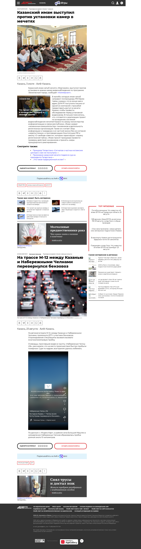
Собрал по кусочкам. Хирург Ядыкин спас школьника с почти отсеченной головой (111, 295)
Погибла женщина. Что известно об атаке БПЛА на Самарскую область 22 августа (106, 212)
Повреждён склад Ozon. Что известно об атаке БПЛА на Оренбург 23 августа (106, 247)
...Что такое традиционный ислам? (48, 160)
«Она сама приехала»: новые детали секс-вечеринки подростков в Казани (106, 230)
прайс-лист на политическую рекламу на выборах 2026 (52, 511)
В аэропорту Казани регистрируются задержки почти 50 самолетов (106, 239)
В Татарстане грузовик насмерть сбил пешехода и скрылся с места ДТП (73, 209)
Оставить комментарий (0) (70, 168)
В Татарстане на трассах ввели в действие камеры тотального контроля (38, 216)
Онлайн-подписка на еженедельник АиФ (94, 506)
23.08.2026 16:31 (22, 254)
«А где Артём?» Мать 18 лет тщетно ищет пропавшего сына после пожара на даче (110, 281)
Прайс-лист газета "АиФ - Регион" (77, 509)
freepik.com (78, 318)
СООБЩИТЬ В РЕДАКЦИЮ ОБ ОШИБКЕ (86, 511)
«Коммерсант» (64, 93)
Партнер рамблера (52, 540)
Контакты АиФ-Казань (56, 509)
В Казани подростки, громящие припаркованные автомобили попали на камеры (37, 202)
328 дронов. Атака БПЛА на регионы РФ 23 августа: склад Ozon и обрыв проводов (106, 221)
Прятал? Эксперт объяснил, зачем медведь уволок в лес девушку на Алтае (110, 259)
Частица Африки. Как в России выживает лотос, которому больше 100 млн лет (110, 288)
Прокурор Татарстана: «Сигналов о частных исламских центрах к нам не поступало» (56, 151)
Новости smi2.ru (24, 246)
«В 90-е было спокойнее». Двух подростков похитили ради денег (109, 266)
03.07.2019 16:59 (22, 9)
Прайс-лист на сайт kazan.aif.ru (103, 509)
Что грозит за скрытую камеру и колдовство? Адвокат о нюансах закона (38, 209)
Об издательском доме (41, 506)
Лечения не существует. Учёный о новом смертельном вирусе (109, 273)
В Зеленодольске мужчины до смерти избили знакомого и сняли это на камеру (71, 202)
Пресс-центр (56, 506)
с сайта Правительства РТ (26, 73)
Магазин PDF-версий (70, 506)
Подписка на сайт (39, 509)
